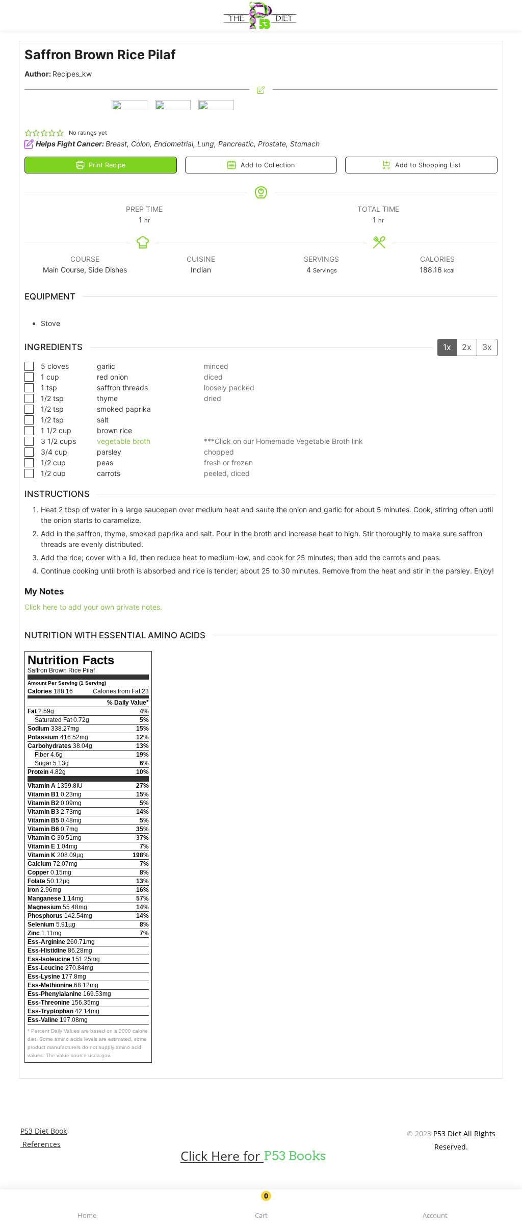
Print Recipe (106, 165)
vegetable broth (123, 441)
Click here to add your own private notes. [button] (93, 607)
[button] (261, 1208)
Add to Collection (267, 165)
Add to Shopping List (427, 165)
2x (467, 347)
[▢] (31, 366)
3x (487, 347)
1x (447, 347)
